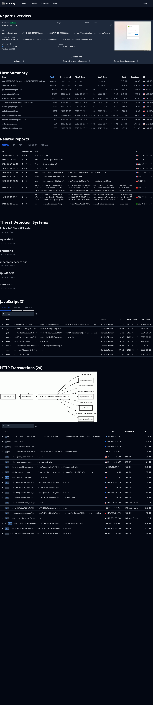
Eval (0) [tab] (17, 307)
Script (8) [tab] (6, 307)
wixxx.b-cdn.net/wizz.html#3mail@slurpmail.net (58, 177)
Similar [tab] (44, 145)
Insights (46, 3)
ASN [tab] (20, 145)
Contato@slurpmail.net (46, 164)
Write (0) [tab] (28, 307)
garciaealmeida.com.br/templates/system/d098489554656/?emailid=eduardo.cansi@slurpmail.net (81, 204)
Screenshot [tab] (32, 145)
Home (24, 3)
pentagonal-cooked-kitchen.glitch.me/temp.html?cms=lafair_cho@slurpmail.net (73, 181)
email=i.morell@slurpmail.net (49, 160)
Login (145, 3)
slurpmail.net (42, 155)
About (55, 3)
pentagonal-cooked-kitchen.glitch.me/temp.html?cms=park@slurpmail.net (70, 173)
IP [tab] (14, 145)
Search (34, 3)
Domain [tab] (5, 145)
